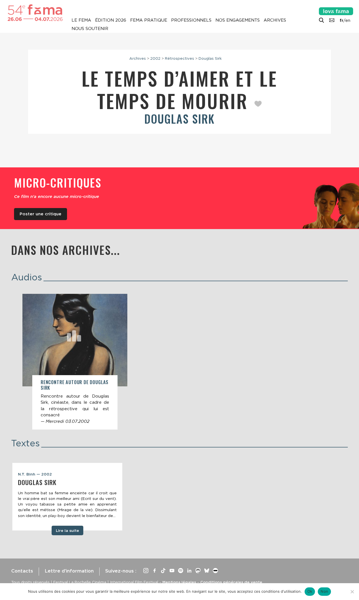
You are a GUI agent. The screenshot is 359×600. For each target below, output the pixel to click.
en (347, 20)
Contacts (22, 571)
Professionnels (191, 20)
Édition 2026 (110, 20)
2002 (155, 58)
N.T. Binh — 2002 (35, 474)
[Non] (352, 591)
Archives (275, 20)
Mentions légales (179, 582)
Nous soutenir (90, 28)
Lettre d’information (69, 571)
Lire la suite (67, 530)
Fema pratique (148, 20)
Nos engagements (237, 20)
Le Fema (81, 20)
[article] (74, 362)
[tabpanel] (67, 497)
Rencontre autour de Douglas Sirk (75, 385)
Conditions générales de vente (231, 582)
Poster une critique (40, 213)
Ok (309, 591)
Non (324, 591)
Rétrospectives (179, 58)
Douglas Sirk (210, 58)
